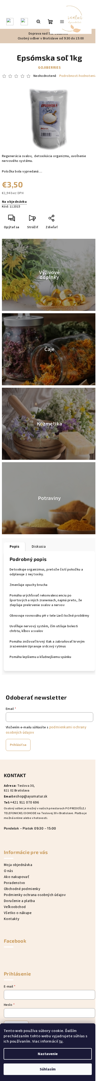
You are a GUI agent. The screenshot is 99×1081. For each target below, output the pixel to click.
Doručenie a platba (19, 900)
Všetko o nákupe (17, 912)
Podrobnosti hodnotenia (78, 76)
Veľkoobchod (15, 906)
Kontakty (11, 918)
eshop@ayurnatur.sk (30, 796)
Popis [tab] (14, 546)
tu (61, 1041)
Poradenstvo (14, 882)
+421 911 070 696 (24, 802)
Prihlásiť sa (18, 745)
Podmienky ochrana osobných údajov (35, 894)
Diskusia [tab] (39, 546)
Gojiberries (49, 67)
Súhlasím (48, 1069)
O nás (8, 870)
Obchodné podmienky (22, 888)
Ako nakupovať (16, 876)
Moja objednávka (18, 864)
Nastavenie (48, 1053)
